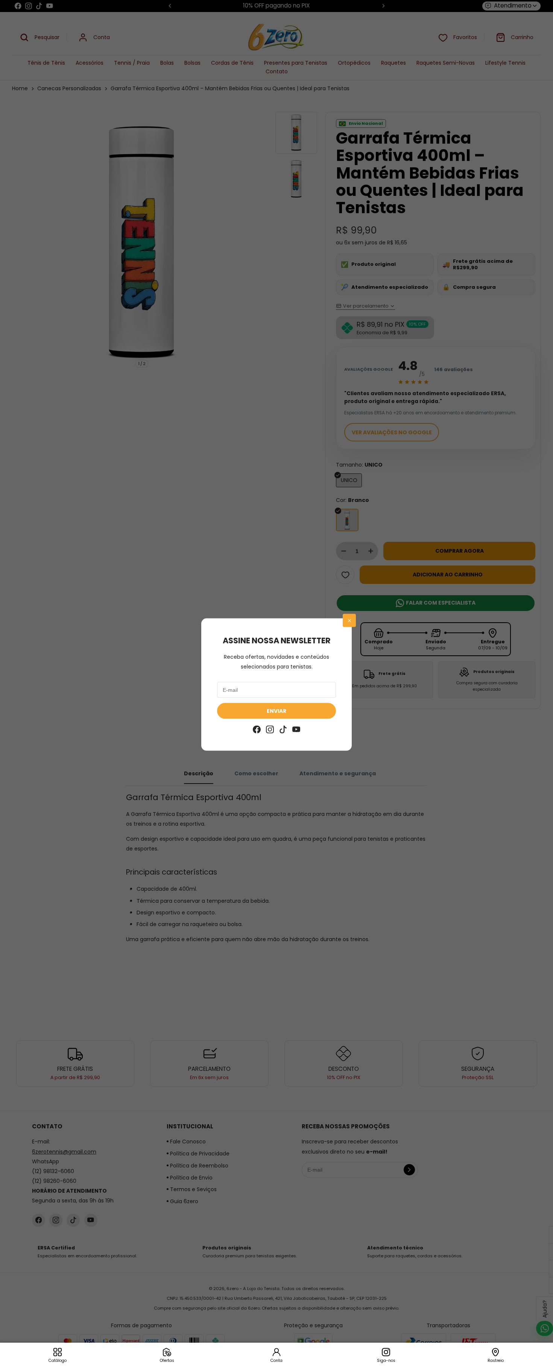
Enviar (276, 711)
